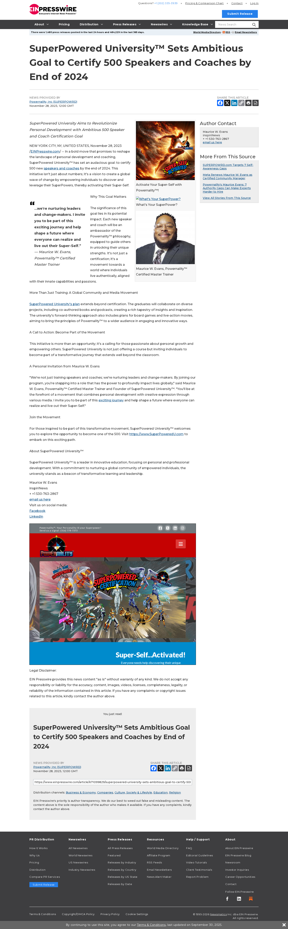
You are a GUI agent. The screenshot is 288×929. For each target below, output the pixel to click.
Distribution (37, 869)
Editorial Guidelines (199, 855)
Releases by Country (122, 869)
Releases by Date (120, 884)
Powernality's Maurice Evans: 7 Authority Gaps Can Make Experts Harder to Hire (227, 188)
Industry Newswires (82, 869)
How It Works (38, 848)
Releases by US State (123, 876)
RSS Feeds (154, 862)
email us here (40, 499)
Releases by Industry (122, 862)
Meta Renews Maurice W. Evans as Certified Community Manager (227, 176)
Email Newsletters (246, 32)
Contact (237, 3)
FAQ (189, 848)
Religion (175, 792)
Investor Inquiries (237, 869)
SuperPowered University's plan (54, 304)
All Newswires (78, 848)
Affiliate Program (158, 855)
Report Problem (197, 876)
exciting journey (111, 400)
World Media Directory (207, 32)
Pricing (204, 3)
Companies (105, 792)
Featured (114, 855)
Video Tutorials (196, 862)
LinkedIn (36, 516)
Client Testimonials (199, 869)
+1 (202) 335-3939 (166, 3)
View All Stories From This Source (227, 198)
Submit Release (240, 14)
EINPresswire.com (45, 151)
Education (160, 792)
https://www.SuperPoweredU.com (156, 434)
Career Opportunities (240, 876)
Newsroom (232, 862)
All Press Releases (120, 848)
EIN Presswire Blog (238, 855)
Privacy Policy (110, 914)
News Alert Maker (159, 876)
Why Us (34, 855)
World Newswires (80, 855)
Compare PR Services (44, 876)
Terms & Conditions (42, 914)
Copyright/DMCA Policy (78, 914)
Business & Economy (81, 792)
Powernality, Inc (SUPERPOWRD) (53, 101)
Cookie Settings (137, 914)
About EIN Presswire (239, 848)
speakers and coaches (61, 168)
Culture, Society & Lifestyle (133, 792)
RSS (228, 32)
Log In (254, 3)
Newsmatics (218, 914)
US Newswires (78, 862)
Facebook (37, 511)
